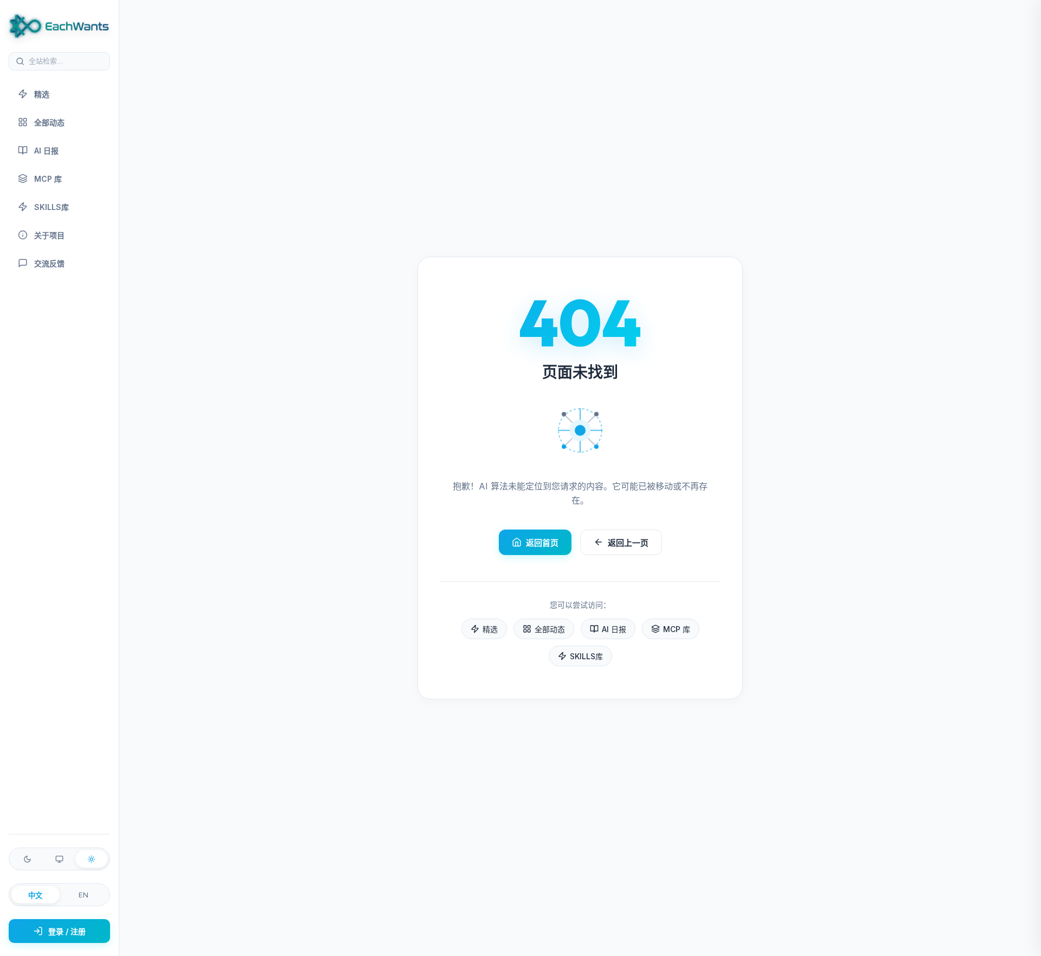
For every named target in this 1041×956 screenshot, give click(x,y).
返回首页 (542, 543)
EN (83, 894)
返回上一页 (628, 543)
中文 (35, 895)
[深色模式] (27, 859)
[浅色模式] (91, 859)
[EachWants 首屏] (59, 26)
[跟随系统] (59, 859)
